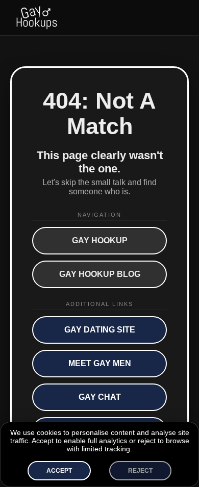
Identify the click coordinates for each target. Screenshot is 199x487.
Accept (59, 470)
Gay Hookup (100, 240)
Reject (140, 470)
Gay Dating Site (99, 329)
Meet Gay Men (99, 363)
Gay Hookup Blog (99, 274)
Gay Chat (100, 397)
